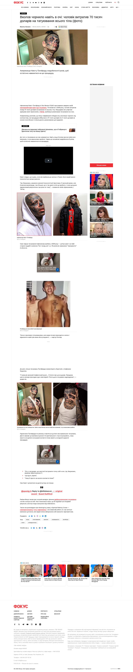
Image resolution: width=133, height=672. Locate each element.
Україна (65, 7)
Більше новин (101, 165)
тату (23, 522)
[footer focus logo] (21, 606)
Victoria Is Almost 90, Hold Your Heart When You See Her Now (100, 219)
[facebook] (14, 624)
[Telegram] (33, 2)
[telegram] (23, 624)
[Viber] (38, 2)
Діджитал (105, 7)
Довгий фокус (19, 614)
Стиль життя (85, 7)
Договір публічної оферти (30, 618)
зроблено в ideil (115, 668)
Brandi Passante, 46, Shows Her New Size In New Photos (100, 203)
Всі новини (25, 7)
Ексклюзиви (35, 7)
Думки (90, 2)
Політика (57, 7)
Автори (29, 614)
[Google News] (41, 2)
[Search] (118, 2)
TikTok (42, 112)
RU (115, 2)
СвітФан (23, 13)
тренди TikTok (32, 522)
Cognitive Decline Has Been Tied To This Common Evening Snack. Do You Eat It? (101, 234)
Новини (16, 611)
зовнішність (56, 519)
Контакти (88, 669)
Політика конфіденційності (76, 669)
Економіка (95, 7)
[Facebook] (27, 2)
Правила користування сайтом (19, 618)
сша (28, 519)
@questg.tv (26, 491)
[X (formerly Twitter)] (30, 2)
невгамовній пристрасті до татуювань (33, 107)
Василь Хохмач (25, 27)
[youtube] (27, 624)
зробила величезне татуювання (65, 499)
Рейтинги (108, 2)
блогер (46, 519)
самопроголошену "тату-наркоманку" (33, 509)
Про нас (43, 614)
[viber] (31, 624)
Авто (112, 7)
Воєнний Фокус (46, 7)
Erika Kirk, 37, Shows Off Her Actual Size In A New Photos (99, 187)
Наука (77, 7)
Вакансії (57, 614)
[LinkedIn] (44, 2)
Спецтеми (99, 2)
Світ (71, 7)
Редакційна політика (45, 617)
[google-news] (36, 624)
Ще (117, 7)
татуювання (36, 519)
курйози (66, 519)
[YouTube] (35, 2)
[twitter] (19, 624)
